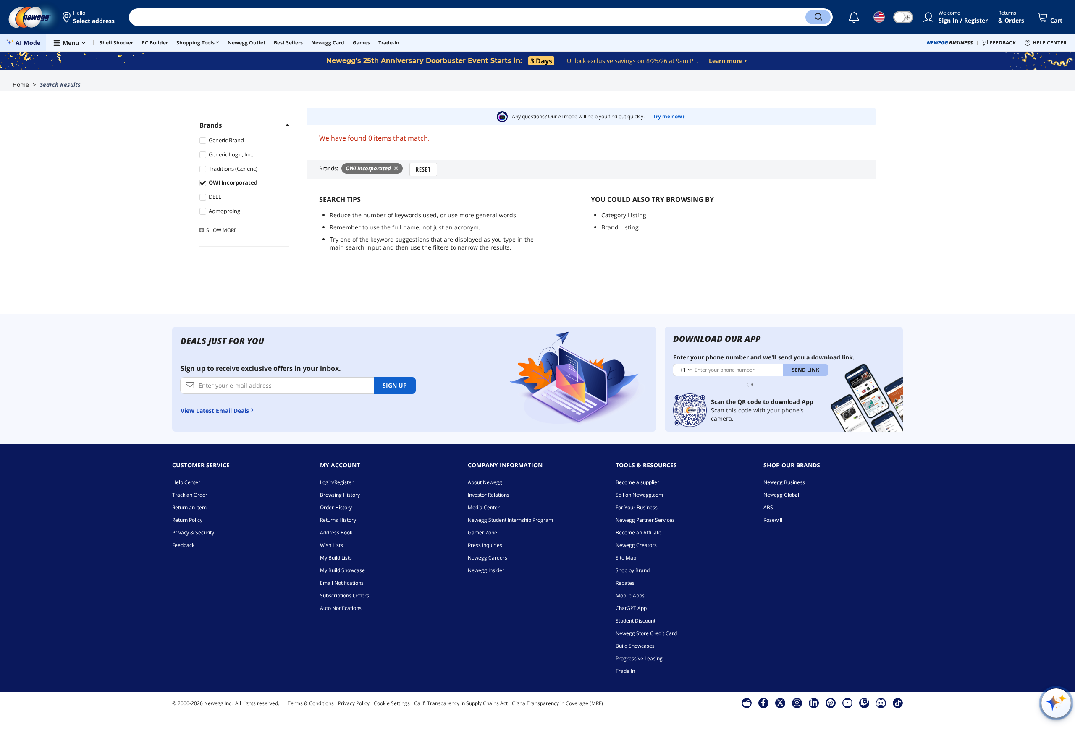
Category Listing (623, 215)
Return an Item (189, 507)
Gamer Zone (482, 532)
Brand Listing (620, 227)
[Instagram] (797, 702)
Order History (336, 507)
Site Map (626, 557)
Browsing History (340, 494)
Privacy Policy (354, 703)
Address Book (336, 532)
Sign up (395, 385)
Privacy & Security (193, 532)
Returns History (338, 520)
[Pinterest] (830, 702)
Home (21, 85)
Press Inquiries (485, 545)
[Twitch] (864, 702)
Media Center (484, 507)
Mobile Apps (630, 595)
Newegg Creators (636, 545)
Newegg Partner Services (645, 520)
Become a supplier (637, 482)
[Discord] (881, 702)
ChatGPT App (631, 608)
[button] (89, 17)
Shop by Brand (633, 570)
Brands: (328, 168)
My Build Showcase (342, 570)
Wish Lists (331, 545)
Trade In (625, 671)
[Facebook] (763, 702)
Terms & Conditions (311, 703)
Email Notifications (342, 582)
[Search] (818, 17)
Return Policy (187, 520)
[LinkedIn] (813, 702)
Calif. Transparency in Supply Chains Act (461, 703)
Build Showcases (635, 645)
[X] (780, 702)
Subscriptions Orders (344, 595)
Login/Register (337, 482)
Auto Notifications (341, 608)
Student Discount (635, 620)
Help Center (186, 482)
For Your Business (637, 507)
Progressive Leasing (639, 658)
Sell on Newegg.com (639, 494)
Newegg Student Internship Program (510, 520)
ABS (768, 507)
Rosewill (772, 520)
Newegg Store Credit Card (646, 633)
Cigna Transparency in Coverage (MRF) (557, 703)
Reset (423, 169)
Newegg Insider (486, 570)
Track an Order (189, 494)
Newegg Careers (487, 557)
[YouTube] (847, 702)
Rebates (625, 582)
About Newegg (485, 482)
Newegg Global (781, 494)
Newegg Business (784, 482)
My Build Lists (336, 557)
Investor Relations (488, 494)
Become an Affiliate (638, 532)
